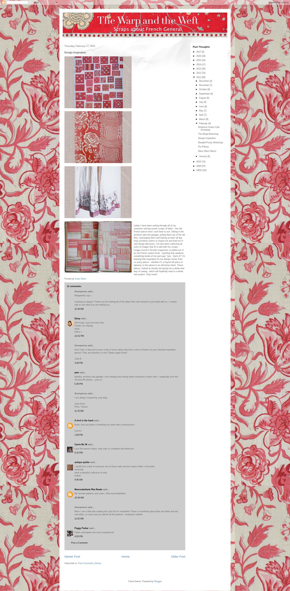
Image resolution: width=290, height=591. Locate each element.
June (201, 106)
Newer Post (72, 556)
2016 (199, 56)
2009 (199, 166)
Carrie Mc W (81, 444)
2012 (199, 73)
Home (126, 556)
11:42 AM (79, 518)
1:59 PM (79, 435)
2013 (199, 68)
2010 (199, 161)
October (203, 89)
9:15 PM (79, 452)
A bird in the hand (84, 420)
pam (77, 372)
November (204, 85)
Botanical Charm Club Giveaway (208, 128)
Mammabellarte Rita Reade (88, 489)
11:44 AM (79, 309)
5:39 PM (79, 384)
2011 (199, 77)
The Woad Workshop (208, 134)
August (203, 98)
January (203, 156)
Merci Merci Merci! (207, 151)
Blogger (157, 581)
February (203, 123)
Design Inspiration (207, 138)
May (201, 110)
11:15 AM (79, 411)
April (201, 115)
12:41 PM (79, 336)
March (202, 119)
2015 (199, 60)
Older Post (178, 556)
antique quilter (82, 462)
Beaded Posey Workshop (210, 142)
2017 (199, 51)
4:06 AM (79, 479)
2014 (199, 64)
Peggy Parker (81, 528)
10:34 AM (79, 497)
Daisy (77, 318)
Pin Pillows (203, 146)
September (204, 93)
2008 (199, 170)
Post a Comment (79, 543)
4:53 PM (79, 536)
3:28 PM (79, 363)
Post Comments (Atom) (89, 563)
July (201, 102)
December (204, 81)
